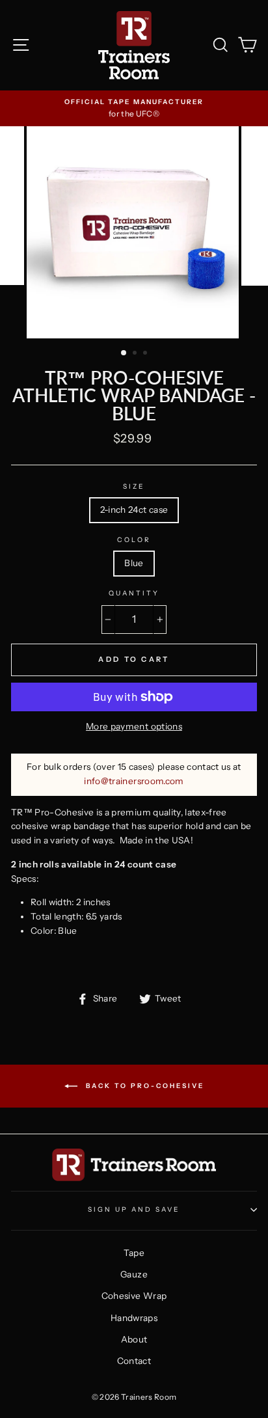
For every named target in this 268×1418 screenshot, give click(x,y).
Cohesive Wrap (134, 1295)
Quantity (134, 593)
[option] (134, 108)
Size (134, 486)
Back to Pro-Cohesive (143, 1085)
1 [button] (124, 353)
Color (133, 540)
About (134, 1339)
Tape (134, 1253)
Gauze (134, 1274)
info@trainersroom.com (133, 781)
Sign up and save (134, 1209)
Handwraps (134, 1318)
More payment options (134, 726)
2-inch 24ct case (134, 509)
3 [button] (146, 354)
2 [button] (136, 354)
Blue (133, 563)
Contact (134, 1361)
